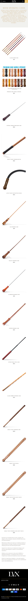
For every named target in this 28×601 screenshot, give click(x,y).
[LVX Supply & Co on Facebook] (12, 585)
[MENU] (0, 1)
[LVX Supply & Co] (14, 1)
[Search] (23, 1)
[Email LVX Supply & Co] (9, 585)
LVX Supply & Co (7, 596)
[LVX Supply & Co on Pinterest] (18, 585)
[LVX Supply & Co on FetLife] (14, 585)
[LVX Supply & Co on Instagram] (16, 585)
